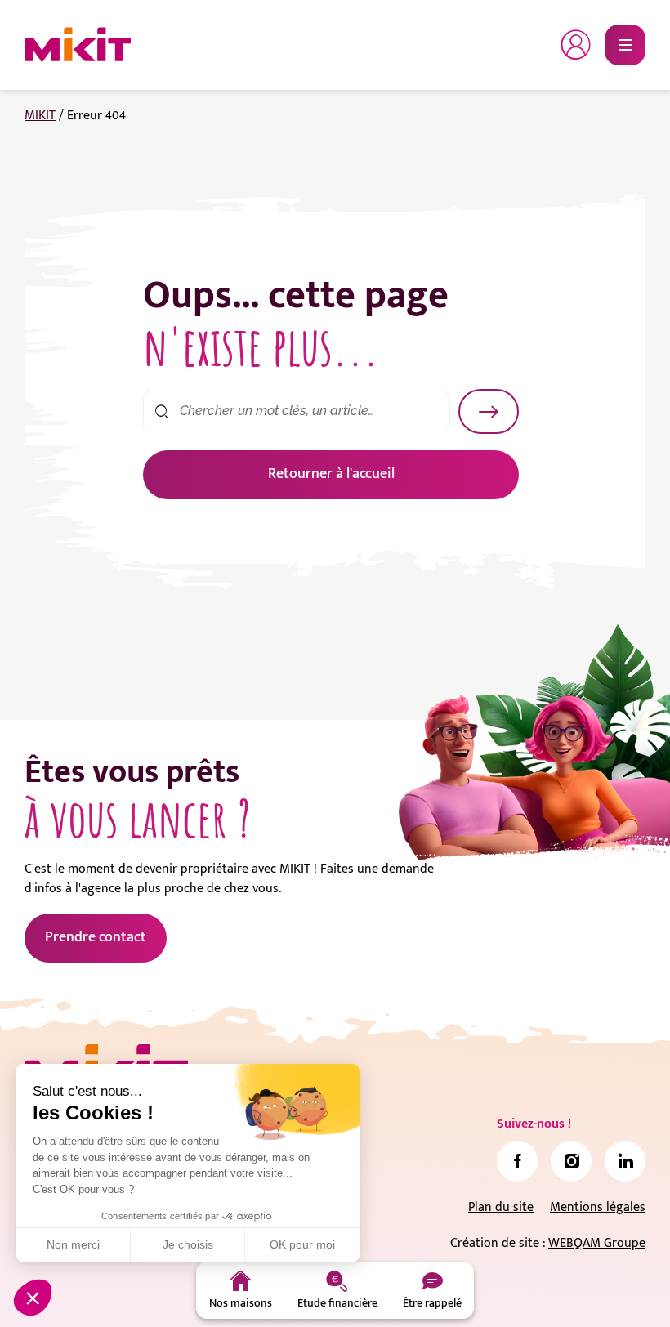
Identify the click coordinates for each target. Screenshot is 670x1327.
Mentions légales (597, 1207)
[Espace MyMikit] (576, 45)
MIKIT (40, 116)
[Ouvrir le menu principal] (625, 45)
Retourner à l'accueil (331, 474)
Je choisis (188, 1244)
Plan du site (501, 1207)
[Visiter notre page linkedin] (625, 1161)
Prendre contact (95, 937)
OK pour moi (302, 1244)
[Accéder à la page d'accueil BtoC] (78, 45)
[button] (32, 1297)
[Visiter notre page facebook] (517, 1161)
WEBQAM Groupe (596, 1243)
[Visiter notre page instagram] (571, 1161)
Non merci (73, 1244)
